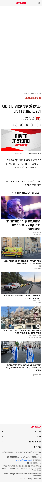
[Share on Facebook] (33, 125)
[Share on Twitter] (27, 125)
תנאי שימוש (37, 479)
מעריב (39, 93)
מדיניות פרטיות (25, 479)
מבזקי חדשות (29, 93)
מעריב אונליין (29, 117)
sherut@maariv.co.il (24, 460)
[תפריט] (40, 3)
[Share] (39, 125)
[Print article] (15, 125)
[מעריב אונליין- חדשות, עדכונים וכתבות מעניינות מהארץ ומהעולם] (21, 3)
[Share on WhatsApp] (21, 125)
